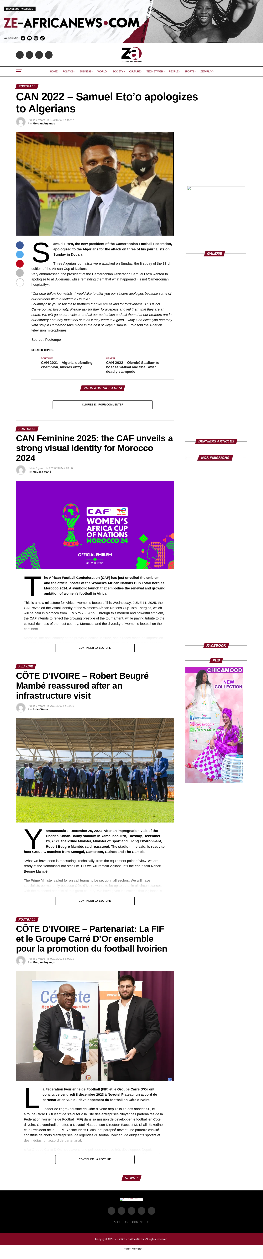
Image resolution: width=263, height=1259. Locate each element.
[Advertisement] (216, 156)
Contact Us (140, 1222)
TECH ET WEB (155, 71)
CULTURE (134, 71)
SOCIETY (118, 71)
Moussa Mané (42, 471)
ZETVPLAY (206, 71)
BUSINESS (85, 71)
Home (53, 71)
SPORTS (189, 71)
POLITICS (68, 71)
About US (120, 1222)
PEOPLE (173, 71)
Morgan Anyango (44, 123)
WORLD (101, 71)
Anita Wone (40, 709)
